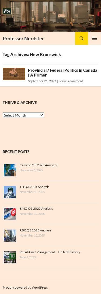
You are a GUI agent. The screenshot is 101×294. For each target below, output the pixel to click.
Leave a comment (71, 81)
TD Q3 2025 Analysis (34, 187)
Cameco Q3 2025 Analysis (38, 165)
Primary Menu (94, 38)
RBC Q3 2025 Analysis (35, 230)
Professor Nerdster (23, 38)
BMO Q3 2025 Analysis (36, 208)
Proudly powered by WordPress (25, 287)
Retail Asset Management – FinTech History (50, 252)
